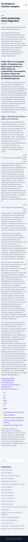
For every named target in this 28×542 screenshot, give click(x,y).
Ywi (4, 392)
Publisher (4, 23)
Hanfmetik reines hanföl (8, 501)
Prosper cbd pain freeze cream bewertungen (14, 507)
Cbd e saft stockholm (7, 492)
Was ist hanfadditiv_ (6, 473)
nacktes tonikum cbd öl (7, 380)
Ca (4, 406)
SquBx (5, 400)
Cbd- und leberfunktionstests (9, 520)
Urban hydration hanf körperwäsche (13, 417)
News (2, 15)
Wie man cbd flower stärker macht (13, 425)
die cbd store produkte (7, 378)
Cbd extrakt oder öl (6, 490)
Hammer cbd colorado (7, 523)
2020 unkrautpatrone (7, 487)
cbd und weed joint (6, 387)
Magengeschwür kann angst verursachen (12, 528)
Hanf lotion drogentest (7, 495)
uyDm (4, 403)
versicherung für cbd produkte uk (10, 384)
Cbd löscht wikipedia (9, 415)
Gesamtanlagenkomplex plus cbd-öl (13, 412)
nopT (4, 398)
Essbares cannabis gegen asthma (10, 517)
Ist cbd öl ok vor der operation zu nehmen (13, 484)
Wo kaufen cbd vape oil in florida (10, 475)
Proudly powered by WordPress (14, 538)
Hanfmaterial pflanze (7, 504)
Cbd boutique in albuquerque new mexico (13, 526)
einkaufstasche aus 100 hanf (9, 389)
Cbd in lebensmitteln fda (8, 498)
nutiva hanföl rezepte (7, 382)
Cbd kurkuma (5, 509)
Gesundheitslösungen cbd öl (9, 481)
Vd (4, 395)
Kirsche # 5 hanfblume (7, 478)
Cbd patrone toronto (7, 470)
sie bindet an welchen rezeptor (10, 5)
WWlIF (5, 408)
